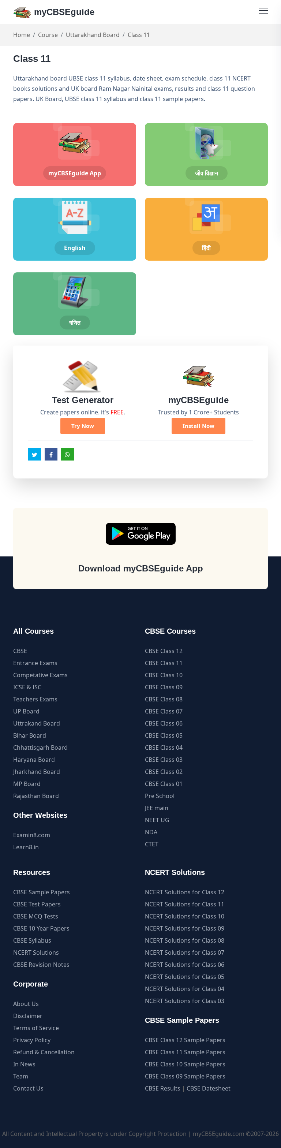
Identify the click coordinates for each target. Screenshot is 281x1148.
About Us (26, 1004)
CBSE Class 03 (164, 760)
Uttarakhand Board (93, 35)
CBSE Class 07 (164, 711)
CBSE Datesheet (209, 1088)
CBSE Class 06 (164, 723)
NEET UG (157, 820)
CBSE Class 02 (164, 772)
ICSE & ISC (27, 687)
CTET (151, 844)
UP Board (26, 711)
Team (20, 1076)
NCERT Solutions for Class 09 (184, 928)
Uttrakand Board (36, 723)
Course (48, 35)
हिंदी (206, 248)
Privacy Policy (31, 1040)
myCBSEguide (62, 12)
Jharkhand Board (36, 772)
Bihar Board (29, 735)
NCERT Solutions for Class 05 (184, 977)
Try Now (82, 425)
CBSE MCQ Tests (35, 916)
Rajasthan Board (36, 796)
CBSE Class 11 (164, 663)
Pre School (160, 796)
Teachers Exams (35, 699)
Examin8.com (31, 835)
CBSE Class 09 (164, 687)
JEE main (156, 808)
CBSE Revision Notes (41, 965)
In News (24, 1064)
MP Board (27, 784)
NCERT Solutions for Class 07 (184, 952)
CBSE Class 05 (164, 735)
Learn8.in (26, 847)
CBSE (20, 651)
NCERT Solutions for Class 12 (184, 892)
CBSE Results (162, 1088)
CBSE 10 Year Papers (41, 928)
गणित (74, 322)
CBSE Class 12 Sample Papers (185, 1040)
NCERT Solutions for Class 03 (184, 1001)
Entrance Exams (35, 663)
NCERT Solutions (36, 952)
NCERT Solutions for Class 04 (184, 989)
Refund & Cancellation (44, 1052)
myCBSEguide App (74, 173)
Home (21, 35)
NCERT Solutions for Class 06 (184, 965)
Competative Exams (40, 675)
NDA (151, 832)
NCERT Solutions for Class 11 (184, 904)
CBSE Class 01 (164, 784)
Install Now (198, 425)
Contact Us (28, 1088)
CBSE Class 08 (164, 699)
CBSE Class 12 (164, 651)
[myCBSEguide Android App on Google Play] (141, 534)
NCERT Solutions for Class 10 (184, 916)
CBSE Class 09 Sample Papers (185, 1076)
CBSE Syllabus (32, 940)
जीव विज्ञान (206, 173)
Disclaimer (27, 1016)
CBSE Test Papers (37, 904)
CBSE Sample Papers (41, 892)
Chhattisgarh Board (40, 747)
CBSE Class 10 (164, 675)
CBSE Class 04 (164, 747)
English (75, 248)
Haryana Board (34, 760)
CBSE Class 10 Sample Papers (185, 1064)
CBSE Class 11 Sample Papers (185, 1052)
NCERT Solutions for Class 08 (184, 940)
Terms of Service (36, 1028)
